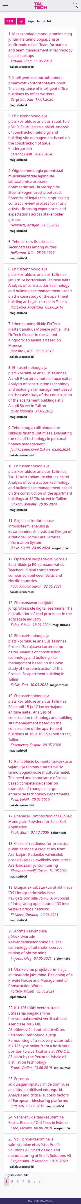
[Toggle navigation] (5, 5)
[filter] (10, 21)
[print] (21, 21)
